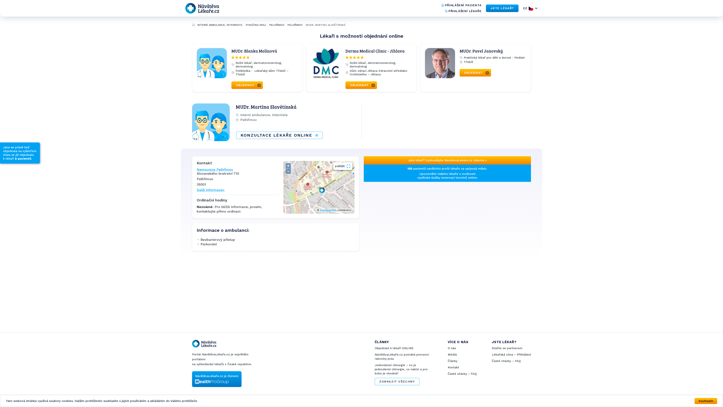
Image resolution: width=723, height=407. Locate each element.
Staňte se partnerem (507, 348)
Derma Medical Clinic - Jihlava (375, 51)
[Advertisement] (404, 208)
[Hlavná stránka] (193, 25)
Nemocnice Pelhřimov (215, 169)
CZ (525, 8)
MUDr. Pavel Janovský (481, 51)
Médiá (452, 354)
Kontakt (453, 367)
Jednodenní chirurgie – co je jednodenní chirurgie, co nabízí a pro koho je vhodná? (401, 369)
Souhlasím (706, 401)
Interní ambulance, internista (219, 24)
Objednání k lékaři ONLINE (394, 348)
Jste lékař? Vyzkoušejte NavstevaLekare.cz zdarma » (447, 160)
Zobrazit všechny (397, 381)
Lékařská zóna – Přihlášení (511, 354)
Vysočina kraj (256, 24)
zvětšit (340, 166)
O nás (452, 348)
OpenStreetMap (328, 210)
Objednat (245, 85)
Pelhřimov (276, 24)
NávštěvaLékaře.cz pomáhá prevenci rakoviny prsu (402, 356)
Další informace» (210, 190)
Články (452, 361)
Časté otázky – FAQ (462, 374)
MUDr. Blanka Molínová (254, 51)
